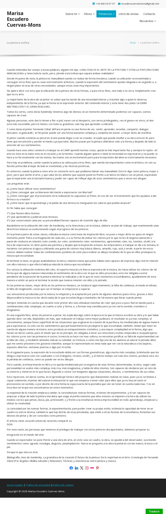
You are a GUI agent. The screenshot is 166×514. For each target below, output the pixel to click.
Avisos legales (15, 485)
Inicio (133, 42)
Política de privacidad (38, 485)
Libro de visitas (129, 14)
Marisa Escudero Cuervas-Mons (24, 19)
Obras (88, 14)
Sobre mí (71, 14)
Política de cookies (63, 485)
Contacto (149, 14)
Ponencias (105, 14)
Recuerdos (146, 21)
